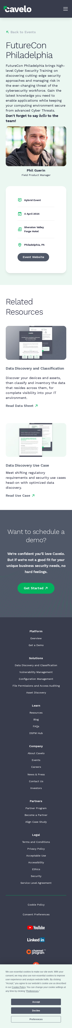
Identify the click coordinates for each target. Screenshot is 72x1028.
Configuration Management (36, 678)
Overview (36, 638)
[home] (17, 9)
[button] (64, 8)
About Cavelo (36, 753)
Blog (36, 719)
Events (36, 760)
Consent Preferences (36, 914)
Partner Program (36, 808)
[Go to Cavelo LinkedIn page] (36, 927)
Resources (36, 712)
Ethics (36, 869)
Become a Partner (36, 815)
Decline (36, 1010)
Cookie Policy (36, 904)
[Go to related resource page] (36, 343)
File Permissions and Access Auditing (36, 685)
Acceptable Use (36, 855)
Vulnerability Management (36, 672)
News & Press (36, 774)
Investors (36, 788)
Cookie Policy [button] (18, 987)
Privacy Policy (36, 848)
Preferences (36, 1019)
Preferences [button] (32, 991)
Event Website (33, 257)
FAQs (36, 726)
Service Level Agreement (36, 882)
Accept (36, 1002)
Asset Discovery (36, 692)
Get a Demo (36, 645)
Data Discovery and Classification (36, 665)
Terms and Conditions (36, 841)
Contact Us (36, 781)
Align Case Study (36, 821)
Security (36, 876)
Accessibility (36, 862)
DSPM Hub (36, 733)
